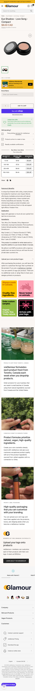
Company (4, 607)
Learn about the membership (16, 561)
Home (2, 15)
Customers (5, 624)
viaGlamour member (25, 268)
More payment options (17, 114)
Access (6, 1)
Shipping (3, 27)
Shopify (9, 125)
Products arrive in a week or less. (15, 139)
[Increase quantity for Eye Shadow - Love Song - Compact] (8, 106)
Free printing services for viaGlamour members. (18, 133)
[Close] (31, 119)
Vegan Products (6, 618)
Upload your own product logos (12, 259)
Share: (3, 180)
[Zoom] (30, 35)
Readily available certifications (14, 144)
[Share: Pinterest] (7, 180)
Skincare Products (7, 613)
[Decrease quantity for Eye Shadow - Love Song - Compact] (2, 106)
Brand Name (5, 91)
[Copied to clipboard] (10, 180)
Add (30, 84)
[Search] (31, 11)
